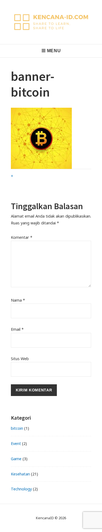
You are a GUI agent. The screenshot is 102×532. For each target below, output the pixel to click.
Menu (54, 50)
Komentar (21, 237)
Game (16, 458)
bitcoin (17, 428)
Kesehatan (20, 474)
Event (16, 443)
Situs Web (20, 358)
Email (17, 329)
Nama (18, 300)
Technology (21, 488)
